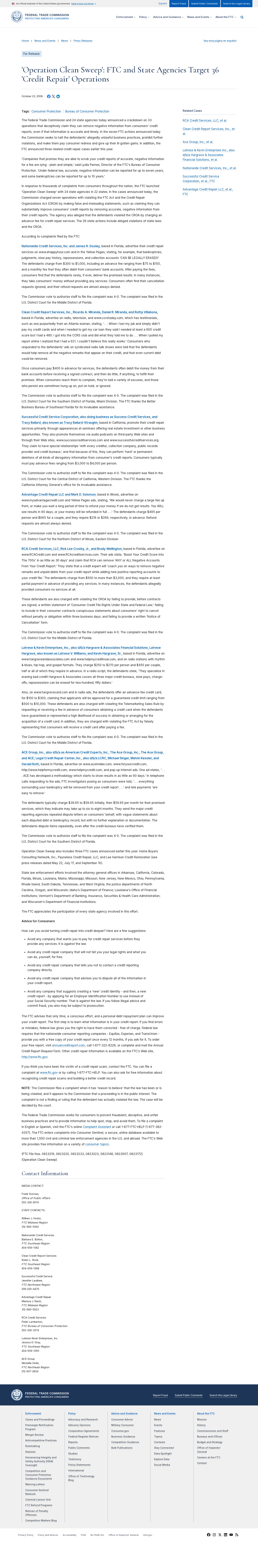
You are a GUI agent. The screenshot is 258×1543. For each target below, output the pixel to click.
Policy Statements (79, 1464)
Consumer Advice (122, 1419)
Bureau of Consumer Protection (87, 111)
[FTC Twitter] (220, 1534)
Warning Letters (35, 1484)
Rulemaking (32, 1446)
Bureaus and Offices (209, 1436)
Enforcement (33, 1413)
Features (159, 1431)
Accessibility (69, 1535)
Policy (72, 1413)
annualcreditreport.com (68, 1045)
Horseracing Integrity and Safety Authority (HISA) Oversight (41, 1461)
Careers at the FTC (208, 1457)
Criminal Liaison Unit (38, 1499)
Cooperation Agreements (83, 1431)
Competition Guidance (125, 1442)
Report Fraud (179, 3)
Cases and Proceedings (40, 1419)
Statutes (30, 1451)
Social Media (162, 1464)
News (64, 40)
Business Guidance (123, 1436)
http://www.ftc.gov (35, 1057)
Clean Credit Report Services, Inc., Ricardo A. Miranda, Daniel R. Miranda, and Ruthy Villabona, (90, 312)
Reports (73, 1442)
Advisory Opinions (79, 1425)
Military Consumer (122, 1425)
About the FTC (206, 1413)
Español (163, 3)
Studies (73, 1453)
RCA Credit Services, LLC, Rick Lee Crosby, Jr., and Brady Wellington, (72, 549)
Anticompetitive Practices (41, 1440)
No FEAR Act (97, 1535)
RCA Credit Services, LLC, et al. (205, 120)
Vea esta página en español (219, 40)
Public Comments (79, 1447)
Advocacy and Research (83, 1419)
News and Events (44, 40)
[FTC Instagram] (214, 1535)
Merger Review (34, 1434)
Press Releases (83, 40)
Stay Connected (164, 1447)
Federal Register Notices (83, 1436)
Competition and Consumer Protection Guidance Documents (38, 1475)
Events (158, 1425)
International (76, 1470)
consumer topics (97, 1144)
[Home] (41, 20)
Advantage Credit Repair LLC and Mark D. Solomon (59, 494)
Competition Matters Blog (41, 1520)
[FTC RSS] (237, 1535)
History (201, 1425)
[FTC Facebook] (208, 1535)
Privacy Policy (25, 1535)
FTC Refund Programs (38, 1505)
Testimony (74, 1459)
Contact (202, 1463)
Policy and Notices (48, 1535)
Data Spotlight (163, 1453)
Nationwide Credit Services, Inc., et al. (209, 168)
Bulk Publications (122, 1447)
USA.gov (147, 1535)
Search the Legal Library (236, 3)
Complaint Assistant (97, 1127)
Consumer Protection (46, 111)
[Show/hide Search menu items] (242, 17)
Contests (159, 1442)
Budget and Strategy (209, 1442)
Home (25, 40)
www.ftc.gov (49, 1072)
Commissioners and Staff (212, 1431)
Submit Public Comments (204, 3)
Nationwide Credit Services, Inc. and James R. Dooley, (61, 246)
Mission (202, 1419)
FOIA (83, 1535)
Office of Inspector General (123, 1535)
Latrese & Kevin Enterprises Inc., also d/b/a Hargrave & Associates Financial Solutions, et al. (209, 154)
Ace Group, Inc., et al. (198, 142)
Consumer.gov (120, 1431)
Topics (158, 1436)
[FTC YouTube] (231, 1535)
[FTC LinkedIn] (225, 1535)
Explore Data (162, 1459)
